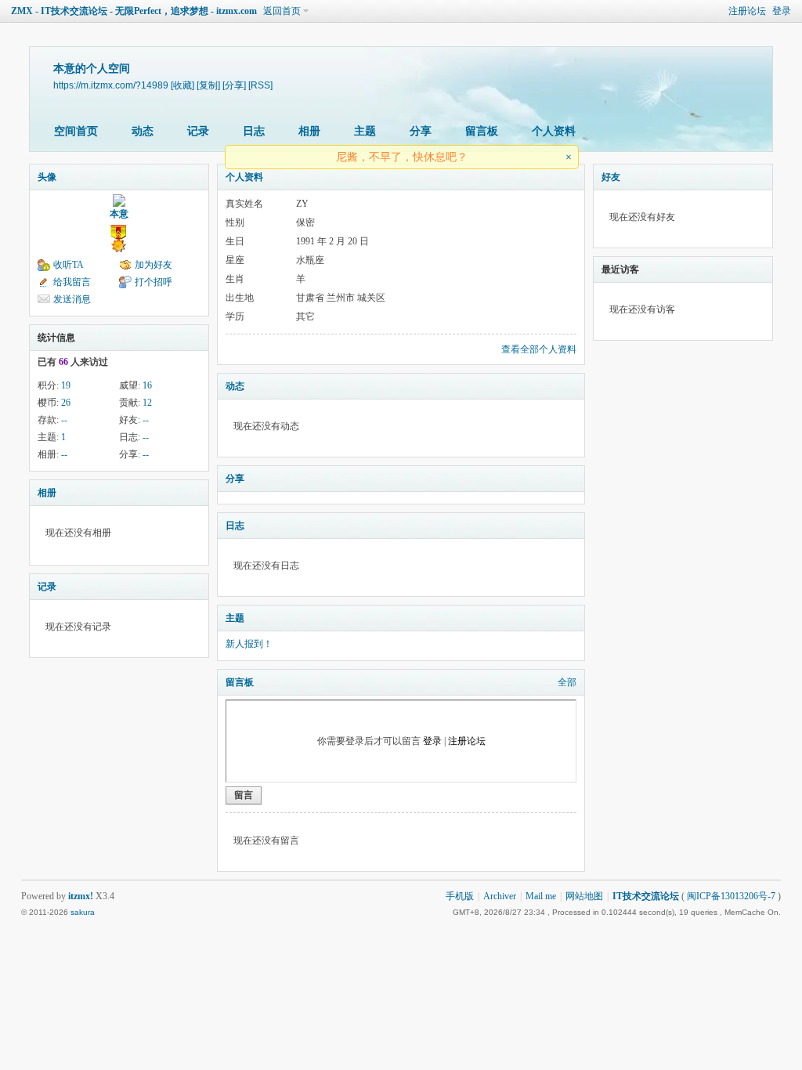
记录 (198, 131)
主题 (365, 131)
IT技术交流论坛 (645, 896)
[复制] (208, 85)
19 (65, 385)
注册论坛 (747, 10)
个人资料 (554, 131)
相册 (309, 131)
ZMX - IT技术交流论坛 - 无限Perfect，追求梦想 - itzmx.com (134, 10)
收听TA (68, 264)
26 (65, 402)
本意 (119, 213)
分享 (421, 131)
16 (147, 385)
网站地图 (584, 896)
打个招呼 (153, 282)
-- (64, 419)
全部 (567, 682)
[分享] (234, 85)
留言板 (481, 131)
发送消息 (72, 299)
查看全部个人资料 (538, 349)
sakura (82, 912)
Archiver (499, 896)
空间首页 (76, 131)
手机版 (460, 896)
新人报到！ (249, 643)
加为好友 (153, 264)
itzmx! (80, 896)
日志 (254, 131)
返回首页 (282, 10)
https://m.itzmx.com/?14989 (110, 85)
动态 (143, 131)
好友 (611, 177)
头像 (47, 177)
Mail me (541, 896)
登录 (781, 10)
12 (147, 402)
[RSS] (260, 85)
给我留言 (72, 282)
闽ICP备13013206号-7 (731, 896)
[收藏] (182, 85)
